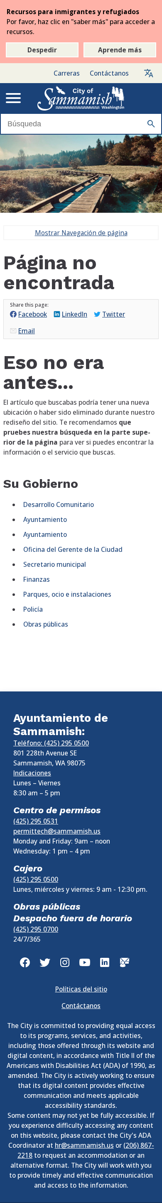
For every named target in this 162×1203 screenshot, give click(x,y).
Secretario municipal (54, 564)
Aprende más (120, 49)
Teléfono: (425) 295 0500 (51, 743)
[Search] (151, 124)
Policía (33, 609)
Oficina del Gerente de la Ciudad (73, 549)
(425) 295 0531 (35, 821)
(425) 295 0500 (35, 879)
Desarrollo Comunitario (58, 504)
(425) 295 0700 (35, 929)
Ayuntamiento (45, 519)
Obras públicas (45, 624)
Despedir (42, 49)
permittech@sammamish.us (57, 831)
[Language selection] (149, 73)
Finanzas (36, 579)
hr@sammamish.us (84, 1145)
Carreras (67, 73)
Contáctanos (109, 73)
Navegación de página (81, 232)
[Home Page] (81, 98)
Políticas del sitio (81, 989)
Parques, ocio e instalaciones (67, 594)
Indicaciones (32, 772)
